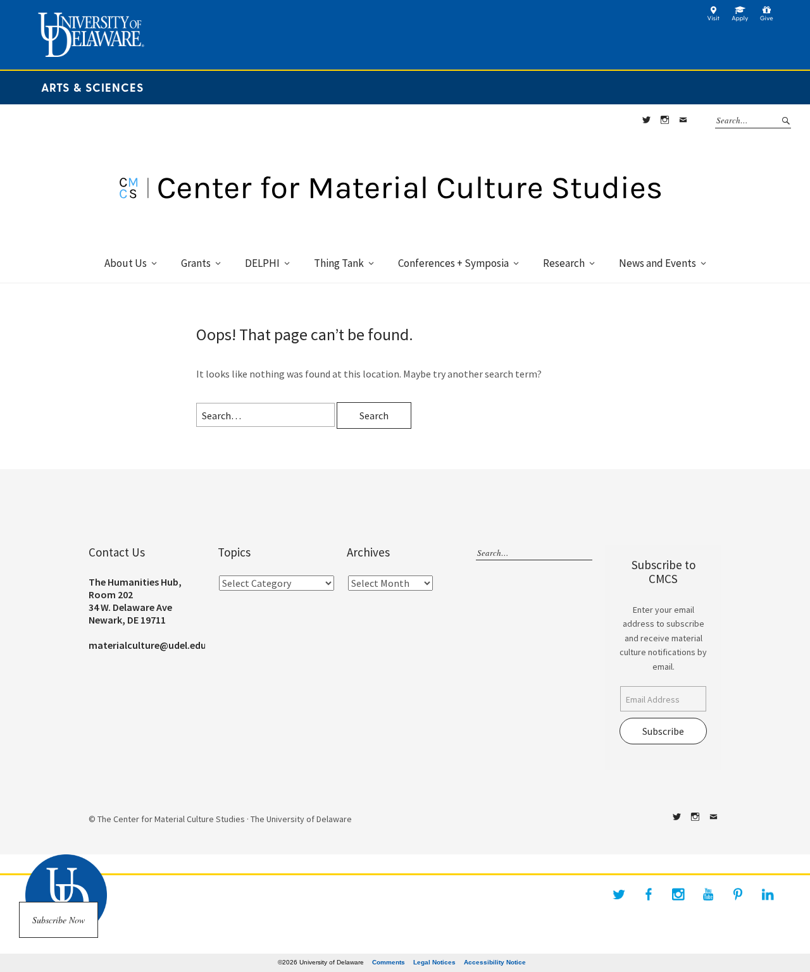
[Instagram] (678, 894)
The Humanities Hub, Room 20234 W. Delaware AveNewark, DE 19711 (135, 600)
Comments (388, 962)
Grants (196, 263)
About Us (125, 263)
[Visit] (713, 18)
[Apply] (740, 18)
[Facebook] (649, 894)
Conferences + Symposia (453, 263)
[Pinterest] (738, 894)
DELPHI (262, 263)
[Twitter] (619, 894)
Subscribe (663, 731)
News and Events (657, 263)
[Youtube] (708, 894)
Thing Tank (339, 263)
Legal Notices (434, 962)
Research (564, 263)
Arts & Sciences (92, 87)
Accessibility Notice (495, 962)
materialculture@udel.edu (147, 645)
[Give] (766, 18)
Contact (682, 120)
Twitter (646, 120)
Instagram (664, 120)
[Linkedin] (768, 894)
